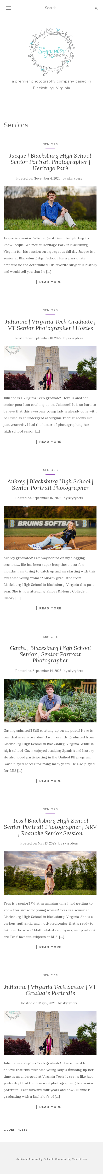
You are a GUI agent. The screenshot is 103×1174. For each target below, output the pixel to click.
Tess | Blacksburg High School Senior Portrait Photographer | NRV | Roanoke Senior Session (50, 827)
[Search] (96, 8)
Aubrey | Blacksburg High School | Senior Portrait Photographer (50, 484)
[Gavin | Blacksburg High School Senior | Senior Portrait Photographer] (50, 700)
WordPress (79, 1159)
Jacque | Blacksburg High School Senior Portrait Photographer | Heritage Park (50, 162)
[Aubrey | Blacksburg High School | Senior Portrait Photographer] (50, 528)
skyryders (74, 178)
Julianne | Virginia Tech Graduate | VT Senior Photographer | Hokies (50, 324)
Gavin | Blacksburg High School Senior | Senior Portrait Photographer (50, 654)
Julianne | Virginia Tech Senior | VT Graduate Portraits (50, 990)
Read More (50, 282)
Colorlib (48, 1159)
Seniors (50, 144)
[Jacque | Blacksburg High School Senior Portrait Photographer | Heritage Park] (50, 208)
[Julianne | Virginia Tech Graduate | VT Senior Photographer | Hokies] (50, 368)
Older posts (16, 1129)
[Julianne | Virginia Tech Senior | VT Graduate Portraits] (50, 1033)
